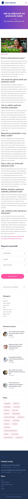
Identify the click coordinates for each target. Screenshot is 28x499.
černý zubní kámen (8, 437)
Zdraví (4, 307)
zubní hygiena (4, 238)
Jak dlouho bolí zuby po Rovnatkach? (10, 465)
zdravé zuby (18, 238)
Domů (12, 19)
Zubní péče (5, 301)
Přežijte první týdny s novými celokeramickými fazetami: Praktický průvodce (15, 346)
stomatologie (16, 420)
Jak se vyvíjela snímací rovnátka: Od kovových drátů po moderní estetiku (17, 333)
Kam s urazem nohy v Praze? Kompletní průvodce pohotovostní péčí (17, 372)
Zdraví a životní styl (7, 311)
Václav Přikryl (4, 54)
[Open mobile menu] (26, 2)
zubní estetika (15, 434)
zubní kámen (16, 407)
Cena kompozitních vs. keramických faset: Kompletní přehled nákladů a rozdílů (16, 384)
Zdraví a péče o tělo (7, 309)
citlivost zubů (21, 417)
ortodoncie (6, 424)
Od (6, 467)
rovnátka (6, 434)
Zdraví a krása (6, 305)
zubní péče (6, 410)
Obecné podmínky (5, 482)
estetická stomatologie (9, 417)
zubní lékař (6, 413)
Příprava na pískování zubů (17, 236)
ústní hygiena (7, 403)
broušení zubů (19, 437)
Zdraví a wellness (7, 303)
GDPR (2, 486)
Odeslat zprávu (12, 276)
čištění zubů (7, 420)
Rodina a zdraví (6, 314)
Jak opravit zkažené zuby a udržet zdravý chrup (13, 470)
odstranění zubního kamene (10, 430)
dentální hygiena (16, 413)
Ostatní (4, 316)
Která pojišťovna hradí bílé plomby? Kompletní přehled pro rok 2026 (16, 359)
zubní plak (15, 424)
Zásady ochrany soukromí (6, 484)
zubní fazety (7, 427)
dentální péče (11, 238)
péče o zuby (15, 410)
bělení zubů (16, 403)
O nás (2, 480)
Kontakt (2, 488)
